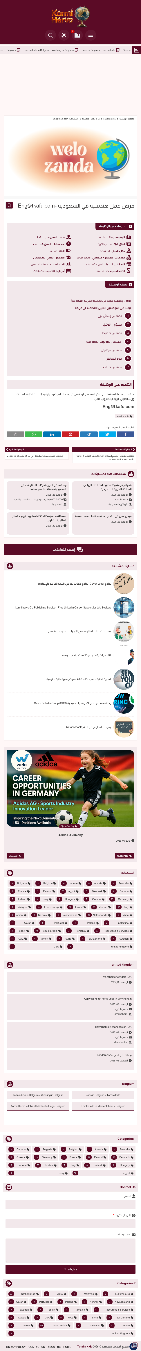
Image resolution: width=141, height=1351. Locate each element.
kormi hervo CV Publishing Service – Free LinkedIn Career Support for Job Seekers (63, 607)
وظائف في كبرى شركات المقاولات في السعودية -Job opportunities (43, 487)
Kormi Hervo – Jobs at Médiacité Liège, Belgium (37, 1106)
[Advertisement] (70, 84)
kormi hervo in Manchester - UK (113, 1026)
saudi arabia (109, 118)
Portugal (53, 922)
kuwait (76, 907)
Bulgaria (19, 883)
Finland (44, 891)
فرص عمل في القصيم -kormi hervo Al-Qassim (103, 516)
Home (67, 1346)
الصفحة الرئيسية (126, 118)
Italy (123, 907)
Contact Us (36, 1346)
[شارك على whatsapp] (33, 434)
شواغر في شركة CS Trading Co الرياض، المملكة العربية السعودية (107, 487)
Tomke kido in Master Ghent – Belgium (44, 50)
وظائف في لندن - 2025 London (114, 1054)
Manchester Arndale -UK (117, 976)
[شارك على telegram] (89, 434)
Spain (19, 930)
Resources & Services (112, 930)
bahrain (70, 883)
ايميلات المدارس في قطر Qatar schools (88, 727)
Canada (121, 891)
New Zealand (67, 914)
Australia (121, 883)
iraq (42, 899)
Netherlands (97, 914)
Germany (122, 856)
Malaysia (20, 907)
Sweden (121, 938)
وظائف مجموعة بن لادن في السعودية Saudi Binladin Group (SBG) (72, 703)
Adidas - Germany (70, 835)
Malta (123, 914)
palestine (117, 922)
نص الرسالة (124, 1234)
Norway (40, 914)
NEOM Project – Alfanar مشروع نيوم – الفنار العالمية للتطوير (39, 518)
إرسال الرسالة (70, 1269)
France (19, 891)
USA (35, 946)
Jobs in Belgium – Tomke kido (103, 1095)
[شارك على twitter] (107, 434)
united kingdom (99, 946)
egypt (68, 891)
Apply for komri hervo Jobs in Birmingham (108, 998)
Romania (77, 930)
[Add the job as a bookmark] (9, 205)
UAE (17, 938)
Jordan (100, 907)
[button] (63, 35)
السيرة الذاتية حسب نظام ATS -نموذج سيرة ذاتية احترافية (78, 679)
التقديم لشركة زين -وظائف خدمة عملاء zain (86, 655)
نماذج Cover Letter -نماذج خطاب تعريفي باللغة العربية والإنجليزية (74, 583)
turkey (41, 938)
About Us (54, 1346)
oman (17, 914)
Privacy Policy (15, 1346)
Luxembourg (48, 907)
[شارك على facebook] (125, 434)
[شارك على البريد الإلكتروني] (15, 434)
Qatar (21, 922)
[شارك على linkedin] (52, 434)
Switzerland (92, 938)
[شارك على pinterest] (70, 434)
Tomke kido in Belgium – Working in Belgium (99, 50)
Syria (65, 938)
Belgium (44, 883)
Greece (93, 899)
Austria (95, 883)
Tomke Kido (85, 1346)
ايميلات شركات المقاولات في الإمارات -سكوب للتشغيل (79, 631)
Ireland (19, 899)
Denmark (93, 891)
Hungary (67, 899)
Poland (85, 922)
